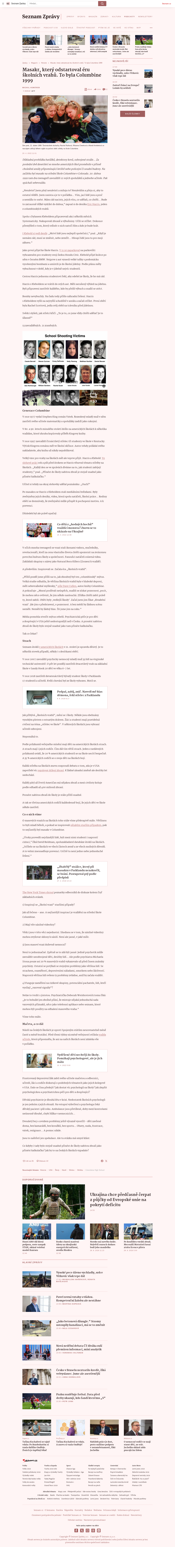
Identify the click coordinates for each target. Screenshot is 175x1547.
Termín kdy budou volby (31, 1479)
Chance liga (70, 1469)
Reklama (98, 1510)
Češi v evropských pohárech (120, 1491)
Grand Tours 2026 (51, 1485)
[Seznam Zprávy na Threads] (93, 1530)
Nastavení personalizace (95, 1520)
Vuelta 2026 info (50, 1469)
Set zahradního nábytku (109, 1495)
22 (106, 89)
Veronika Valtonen (73, 1353)
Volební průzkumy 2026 (31, 1472)
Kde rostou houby (89, 1491)
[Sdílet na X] (106, 1161)
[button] (31, 40)
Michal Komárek (31, 88)
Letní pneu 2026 (138, 1469)
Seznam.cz (166, 4)
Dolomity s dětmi (116, 1485)
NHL (68, 1485)
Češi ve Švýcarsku (117, 1479)
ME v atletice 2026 (73, 1479)
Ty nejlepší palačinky (96, 1469)
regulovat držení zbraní (51, 770)
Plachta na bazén (62, 1495)
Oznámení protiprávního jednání (46, 1515)
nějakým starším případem (85, 825)
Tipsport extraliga (73, 1475)
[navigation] (3, 4)
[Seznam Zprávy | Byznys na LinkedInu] (99, 1530)
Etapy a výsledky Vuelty (53, 1472)
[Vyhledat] (102, 3)
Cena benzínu (102, 1491)
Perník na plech (94, 1485)
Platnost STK (137, 1485)
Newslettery (136, 1515)
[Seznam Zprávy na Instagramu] (87, 1530)
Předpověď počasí (74, 1491)
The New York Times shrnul (38, 893)
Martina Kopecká (72, 1304)
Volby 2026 (26, 1469)
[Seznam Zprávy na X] (82, 1530)
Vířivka (133, 1495)
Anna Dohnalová (72, 1377)
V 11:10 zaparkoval (69, 250)
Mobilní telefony (53, 1498)
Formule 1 (70, 1482)
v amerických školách (51, 647)
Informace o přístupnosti (129, 1510)
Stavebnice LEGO (67, 1498)
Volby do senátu (28, 1482)
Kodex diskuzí (123, 1515)
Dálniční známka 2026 (140, 1472)
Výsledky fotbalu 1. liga (75, 1472)
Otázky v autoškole (139, 1482)
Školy (57, 1170)
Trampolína (75, 1495)
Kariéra (59, 1510)
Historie (43, 1170)
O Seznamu (50, 1510)
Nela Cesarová (71, 1328)
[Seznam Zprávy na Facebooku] (76, 1530)
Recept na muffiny (95, 1472)
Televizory (115, 1498)
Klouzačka (94, 1495)
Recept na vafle (94, 1482)
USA (50, 1170)
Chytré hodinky (126, 1498)
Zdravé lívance (93, 1475)
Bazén (52, 1495)
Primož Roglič (49, 1482)
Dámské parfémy (82, 1498)
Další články (132, 114)
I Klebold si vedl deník (34, 233)
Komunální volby (28, 1485)
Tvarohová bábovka (95, 1479)
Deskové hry (105, 1498)
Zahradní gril (124, 1495)
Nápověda (68, 1510)
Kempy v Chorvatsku (118, 1469)
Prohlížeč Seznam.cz (72, 1515)
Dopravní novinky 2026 (141, 1475)
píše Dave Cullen (67, 586)
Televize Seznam (90, 1515)
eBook (90, 89)
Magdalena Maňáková (74, 1279)
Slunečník (85, 1495)
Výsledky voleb (28, 1475)
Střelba (80, 1170)
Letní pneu (94, 1498)
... (151, 27)
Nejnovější (120, 61)
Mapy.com (62, 1491)
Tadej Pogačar (49, 1479)
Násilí (64, 1170)
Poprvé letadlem (116, 1472)
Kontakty (79, 1510)
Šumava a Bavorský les (119, 1475)
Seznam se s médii (107, 1515)
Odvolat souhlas (75, 1520)
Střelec (72, 1170)
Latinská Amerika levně (119, 1482)
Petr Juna (68, 1401)
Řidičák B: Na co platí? (140, 1479)
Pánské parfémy (140, 1498)
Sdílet (99, 89)
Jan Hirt (47, 1475)
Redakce (88, 1510)
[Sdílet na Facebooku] (102, 1161)
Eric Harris (93, 204)
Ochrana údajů (109, 1510)
